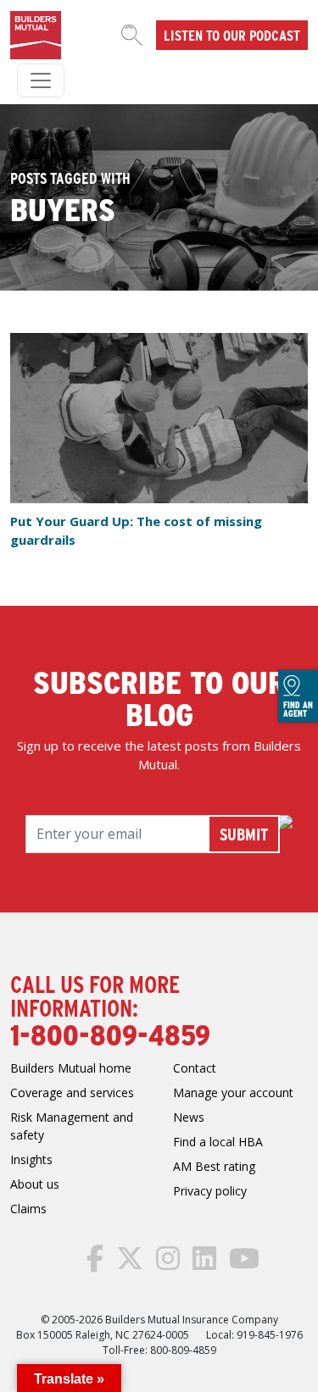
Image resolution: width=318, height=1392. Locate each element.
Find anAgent (298, 709)
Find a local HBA (218, 1142)
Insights (31, 1159)
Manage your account (233, 1092)
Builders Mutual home (70, 1068)
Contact (194, 1068)
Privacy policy (210, 1191)
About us (34, 1184)
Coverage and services (72, 1092)
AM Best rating (214, 1166)
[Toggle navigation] (40, 80)
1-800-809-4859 (110, 1033)
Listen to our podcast (232, 34)
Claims (28, 1209)
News (188, 1117)
